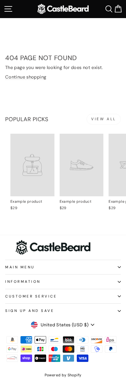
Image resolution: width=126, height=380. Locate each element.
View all (103, 119)
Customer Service (31, 296)
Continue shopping (25, 77)
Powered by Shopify (63, 375)
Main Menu (20, 267)
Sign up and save (29, 310)
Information (23, 281)
